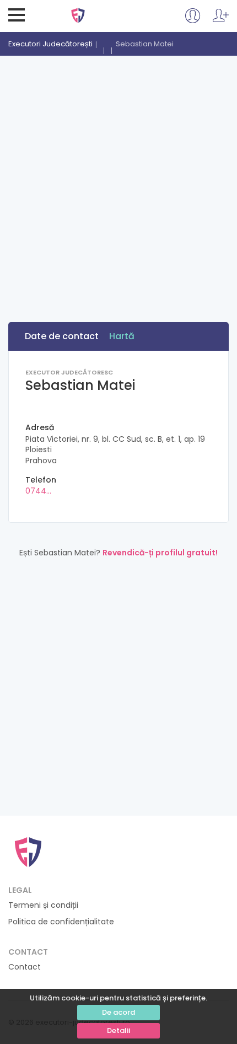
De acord (118, 1012)
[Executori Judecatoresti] (28, 850)
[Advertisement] (118, 179)
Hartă (121, 336)
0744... (38, 490)
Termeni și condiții (43, 905)
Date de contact (62, 336)
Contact (24, 967)
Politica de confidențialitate (61, 922)
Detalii (118, 1030)
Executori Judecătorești (78, 15)
